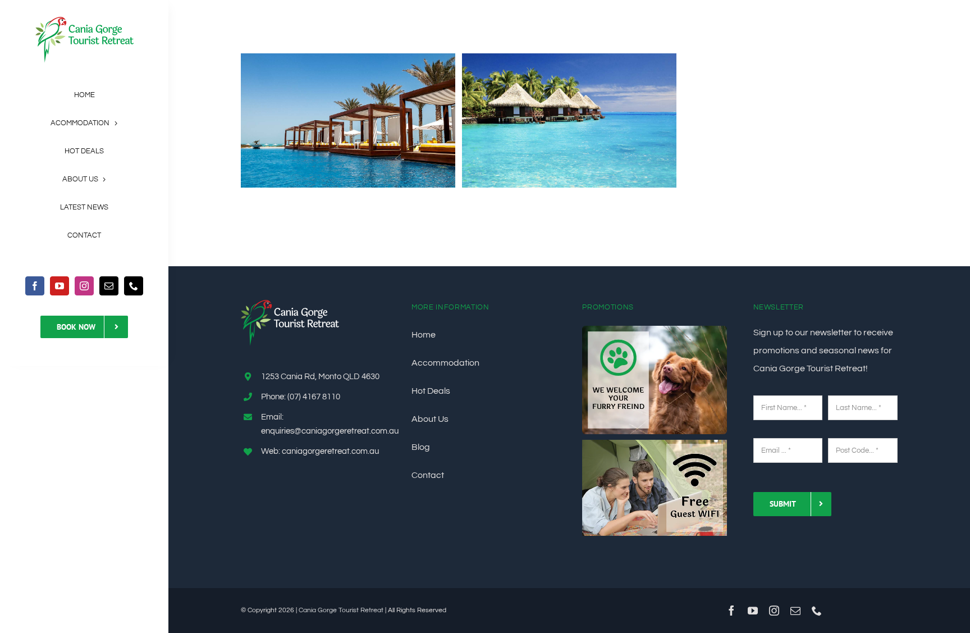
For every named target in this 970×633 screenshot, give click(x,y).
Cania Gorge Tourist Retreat (341, 610)
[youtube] (59, 285)
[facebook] (34, 285)
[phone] (133, 285)
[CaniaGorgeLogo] (84, 21)
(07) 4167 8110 (313, 397)
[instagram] (84, 285)
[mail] (108, 285)
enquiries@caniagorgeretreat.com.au (330, 431)
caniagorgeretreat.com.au (330, 451)
